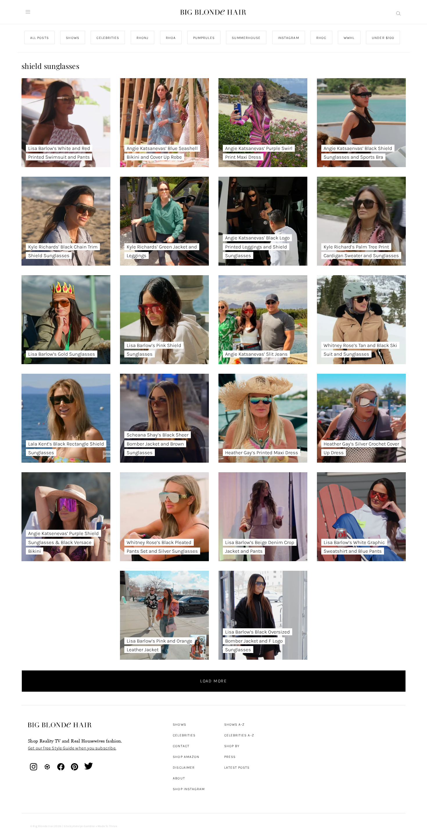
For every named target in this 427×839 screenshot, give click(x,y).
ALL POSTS (39, 38)
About (179, 778)
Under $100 (383, 38)
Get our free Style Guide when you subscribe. (72, 748)
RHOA (171, 38)
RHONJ (142, 38)
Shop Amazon (186, 757)
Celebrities (184, 735)
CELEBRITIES (107, 38)
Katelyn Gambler (84, 826)
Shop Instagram (189, 789)
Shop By (232, 746)
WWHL (349, 38)
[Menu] (28, 12)
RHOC (321, 38)
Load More (213, 681)
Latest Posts (237, 767)
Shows (179, 724)
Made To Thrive (107, 826)
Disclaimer (184, 767)
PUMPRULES (203, 38)
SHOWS (72, 38)
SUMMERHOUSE (246, 38)
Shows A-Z (234, 724)
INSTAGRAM (288, 38)
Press (230, 757)
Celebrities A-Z (239, 735)
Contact (181, 746)
